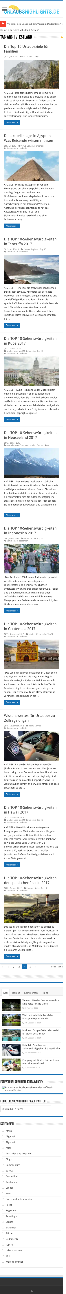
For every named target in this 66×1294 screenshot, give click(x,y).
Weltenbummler (14, 1261)
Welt (31, 56)
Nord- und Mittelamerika (25, 351)
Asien (26, 538)
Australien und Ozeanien (17, 445)
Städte (9, 1233)
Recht (31, 726)
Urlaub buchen (14, 1250)
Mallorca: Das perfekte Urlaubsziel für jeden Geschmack (35, 23)
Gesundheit (12, 1176)
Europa (26, 249)
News (23, 146)
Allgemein (11, 1136)
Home (3, 30)
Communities (13, 1165)
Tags (45, 992)
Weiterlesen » (12, 122)
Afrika (9, 1130)
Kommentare (31, 992)
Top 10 (25, 56)
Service (30, 146)
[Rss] (31, 1291)
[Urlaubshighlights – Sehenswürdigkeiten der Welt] (31, 8)
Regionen (35, 249)
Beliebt (16, 992)
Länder (9, 351)
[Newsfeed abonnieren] (62, 37)
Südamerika (41, 634)
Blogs (9, 1159)
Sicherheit (38, 146)
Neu (5, 992)
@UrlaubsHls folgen (12, 1109)
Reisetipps (11, 1216)
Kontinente (12, 1182)
